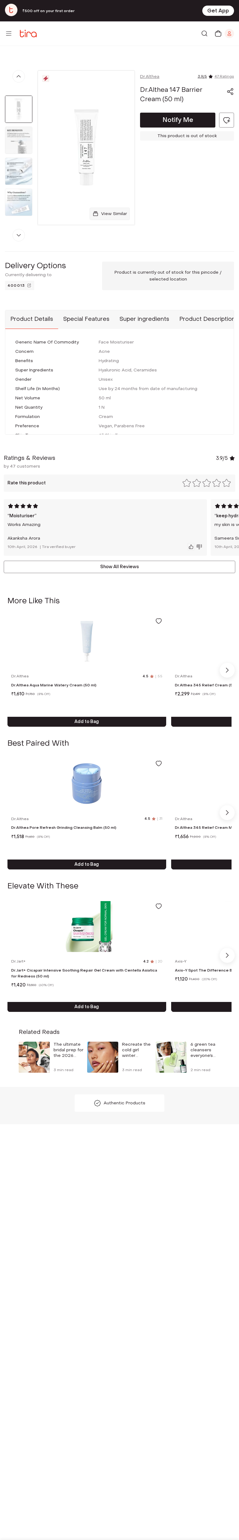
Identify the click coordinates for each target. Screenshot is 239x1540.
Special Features (86, 319)
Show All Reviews (119, 567)
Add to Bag (86, 722)
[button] (230, 91)
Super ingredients (144, 319)
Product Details (31, 319)
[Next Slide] (227, 670)
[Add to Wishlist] (159, 621)
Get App (218, 10)
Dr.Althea (149, 76)
